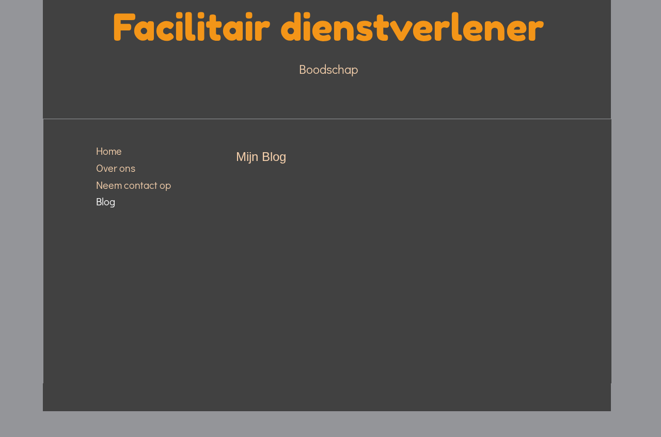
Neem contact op (133, 184)
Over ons (115, 167)
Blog (105, 201)
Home (109, 150)
